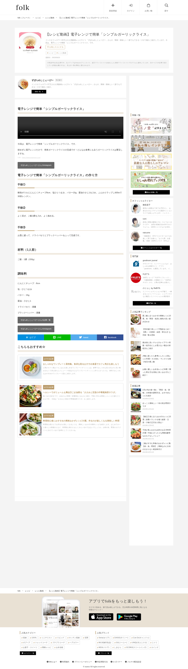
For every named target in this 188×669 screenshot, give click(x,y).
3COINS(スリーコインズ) (136, 647)
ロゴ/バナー (117, 662)
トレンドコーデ (41, 643)
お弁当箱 (59, 647)
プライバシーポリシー (83, 662)
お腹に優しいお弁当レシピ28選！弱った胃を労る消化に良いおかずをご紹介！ (156, 372)
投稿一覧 (38, 91)
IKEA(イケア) (104, 647)
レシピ (51, 53)
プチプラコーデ (58, 643)
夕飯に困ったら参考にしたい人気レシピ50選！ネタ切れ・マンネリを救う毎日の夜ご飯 (156, 359)
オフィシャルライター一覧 (152, 248)
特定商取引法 (102, 662)
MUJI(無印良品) (105, 643)
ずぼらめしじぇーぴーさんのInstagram (36, 165)
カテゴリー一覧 (29, 653)
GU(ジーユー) (121, 643)
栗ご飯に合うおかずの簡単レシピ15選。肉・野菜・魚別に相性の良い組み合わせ (156, 319)
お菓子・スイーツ (30, 647)
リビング (60, 638)
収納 (25, 638)
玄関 (86, 638)
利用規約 (65, 662)
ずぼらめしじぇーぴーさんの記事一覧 (36, 320)
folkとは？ (52, 662)
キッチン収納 (74, 638)
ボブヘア (26, 643)
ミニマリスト (46, 638)
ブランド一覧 (104, 653)
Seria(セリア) (104, 638)
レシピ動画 (62, 53)
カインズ (154, 647)
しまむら (117, 647)
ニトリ (154, 643)
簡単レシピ (46, 647)
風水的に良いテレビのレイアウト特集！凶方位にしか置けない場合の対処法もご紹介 (156, 345)
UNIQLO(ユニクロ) (139, 643)
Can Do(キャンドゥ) (141, 638)
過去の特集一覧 (152, 192)
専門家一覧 (152, 303)
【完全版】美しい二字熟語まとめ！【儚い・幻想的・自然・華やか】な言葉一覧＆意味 (156, 332)
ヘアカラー (74, 643)
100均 (34, 638)
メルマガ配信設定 (134, 662)
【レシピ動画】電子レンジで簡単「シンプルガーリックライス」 (73, 591)
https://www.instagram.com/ (31, 157)
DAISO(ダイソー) (121, 638)
